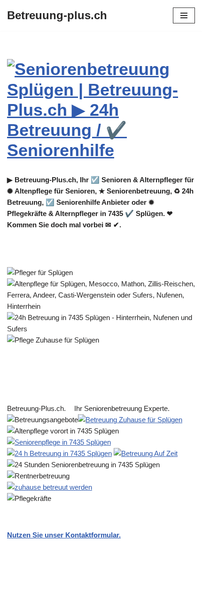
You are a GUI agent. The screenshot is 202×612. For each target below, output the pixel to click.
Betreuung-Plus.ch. (38, 408)
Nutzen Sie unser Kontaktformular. (64, 535)
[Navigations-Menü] (184, 15)
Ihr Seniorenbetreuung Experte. (123, 408)
